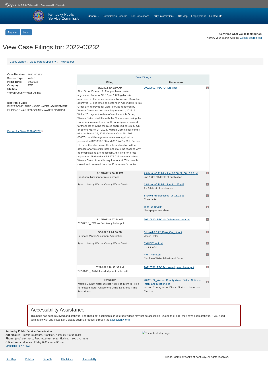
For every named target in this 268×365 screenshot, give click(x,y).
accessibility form (120, 319)
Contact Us (215, 16)
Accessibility (89, 359)
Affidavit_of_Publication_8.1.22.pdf (164, 184)
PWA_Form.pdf (152, 254)
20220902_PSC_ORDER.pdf (160, 87)
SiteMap (183, 16)
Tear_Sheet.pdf (153, 206)
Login (26, 32)
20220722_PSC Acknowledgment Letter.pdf (169, 267)
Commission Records (115, 16)
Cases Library (18, 61)
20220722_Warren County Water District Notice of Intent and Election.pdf (172, 282)
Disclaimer (67, 359)
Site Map (11, 359)
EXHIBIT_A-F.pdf (153, 243)
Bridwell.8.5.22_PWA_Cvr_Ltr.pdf (163, 232)
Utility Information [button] (163, 16)
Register (13, 32)
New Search (68, 61)
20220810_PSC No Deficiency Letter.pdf (167, 219)
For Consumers (140, 16)
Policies (29, 359)
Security (47, 359)
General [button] (92, 16)
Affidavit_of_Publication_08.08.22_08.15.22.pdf (171, 173)
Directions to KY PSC (17, 345)
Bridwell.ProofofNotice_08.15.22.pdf (164, 195)
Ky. (10, 4)
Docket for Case (24, 131)
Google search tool (251, 37)
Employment (198, 16)
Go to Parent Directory (43, 61)
